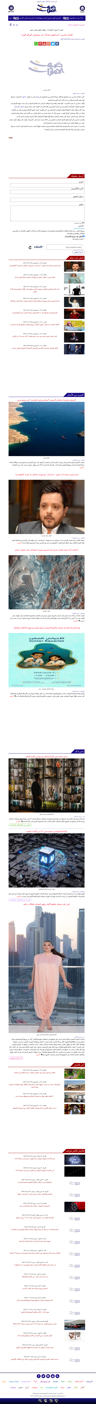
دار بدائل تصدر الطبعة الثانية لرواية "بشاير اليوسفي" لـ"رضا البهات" (35, 1265)
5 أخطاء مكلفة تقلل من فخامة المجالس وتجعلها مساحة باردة (35, 1096)
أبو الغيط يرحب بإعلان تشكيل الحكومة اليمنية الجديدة (35, 1182)
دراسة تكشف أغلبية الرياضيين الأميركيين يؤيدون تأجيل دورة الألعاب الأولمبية (35, 1359)
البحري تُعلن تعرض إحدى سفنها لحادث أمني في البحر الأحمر (51, 18)
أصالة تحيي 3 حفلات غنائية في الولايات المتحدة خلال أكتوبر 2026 (35, 277)
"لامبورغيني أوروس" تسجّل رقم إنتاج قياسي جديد (34, 1206)
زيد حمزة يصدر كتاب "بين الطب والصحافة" (34, 1276)
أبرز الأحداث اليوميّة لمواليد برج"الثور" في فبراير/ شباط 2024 (35, 1170)
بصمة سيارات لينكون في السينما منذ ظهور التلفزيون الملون (35, 1347)
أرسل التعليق (78, 252)
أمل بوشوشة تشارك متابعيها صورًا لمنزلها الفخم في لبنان (35, 1300)
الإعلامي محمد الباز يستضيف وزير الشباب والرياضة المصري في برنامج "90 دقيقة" (34, 1253)
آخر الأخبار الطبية (16, 1058)
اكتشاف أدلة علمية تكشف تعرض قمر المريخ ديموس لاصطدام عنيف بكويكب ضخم (46, 550)
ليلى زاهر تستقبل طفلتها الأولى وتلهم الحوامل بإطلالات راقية (46, 904)
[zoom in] (10, 24)
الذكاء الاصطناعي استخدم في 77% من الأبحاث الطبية (46, 831)
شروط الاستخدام (79, 228)
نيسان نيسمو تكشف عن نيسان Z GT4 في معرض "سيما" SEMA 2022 (35, 1324)
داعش (24, 97)
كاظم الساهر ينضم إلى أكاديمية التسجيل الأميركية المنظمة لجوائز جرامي (35, 348)
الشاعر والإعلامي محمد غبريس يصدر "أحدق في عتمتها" (34, 1194)
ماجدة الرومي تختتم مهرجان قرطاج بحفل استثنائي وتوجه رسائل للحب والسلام (34, 301)
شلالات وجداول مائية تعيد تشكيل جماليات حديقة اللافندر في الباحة (34, 1073)
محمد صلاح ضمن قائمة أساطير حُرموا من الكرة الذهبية (46, 756)
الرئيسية (82, 25)
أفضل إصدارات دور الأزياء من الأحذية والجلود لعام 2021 (35, 1335)
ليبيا (37, 97)
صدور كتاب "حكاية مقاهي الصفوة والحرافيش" (34, 1312)
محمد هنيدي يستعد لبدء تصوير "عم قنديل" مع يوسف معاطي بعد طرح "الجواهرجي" (35, 265)
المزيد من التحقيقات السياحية (20, 825)
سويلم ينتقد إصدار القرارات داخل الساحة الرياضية (35, 1241)
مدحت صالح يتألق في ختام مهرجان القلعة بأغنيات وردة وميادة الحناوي (34, 1108)
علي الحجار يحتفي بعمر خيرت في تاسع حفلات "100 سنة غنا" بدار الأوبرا (34, 336)
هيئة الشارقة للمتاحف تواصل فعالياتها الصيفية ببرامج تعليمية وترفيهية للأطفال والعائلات (46, 628)
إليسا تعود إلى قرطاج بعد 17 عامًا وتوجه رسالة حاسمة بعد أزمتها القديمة (34, 313)
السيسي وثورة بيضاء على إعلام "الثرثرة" (35, 1288)
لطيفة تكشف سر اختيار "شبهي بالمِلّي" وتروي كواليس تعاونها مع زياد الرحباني (34, 324)
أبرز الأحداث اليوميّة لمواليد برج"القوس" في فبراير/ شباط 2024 (35, 1158)
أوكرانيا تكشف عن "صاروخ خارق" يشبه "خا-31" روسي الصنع (35, 1217)
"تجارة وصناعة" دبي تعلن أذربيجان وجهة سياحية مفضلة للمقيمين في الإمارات (35, 1229)
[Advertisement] (47, 157)
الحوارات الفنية (73, 25)
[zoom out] (17, 24)
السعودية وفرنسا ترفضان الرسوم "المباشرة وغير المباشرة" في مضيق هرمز (46, 400)
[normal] (14, 24)
